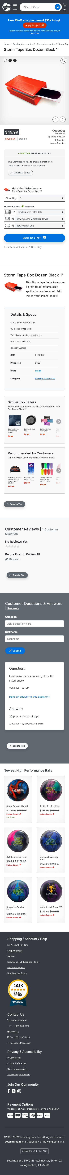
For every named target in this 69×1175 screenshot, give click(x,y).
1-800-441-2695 (18, 1020)
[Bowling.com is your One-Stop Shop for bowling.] (6, 6)
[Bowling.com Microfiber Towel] (15, 420)
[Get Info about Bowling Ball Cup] (13, 225)
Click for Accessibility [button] (17, 1069)
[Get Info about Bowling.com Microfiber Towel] (13, 218)
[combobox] (38, 7)
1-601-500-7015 (22, 1026)
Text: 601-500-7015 (19, 1037)
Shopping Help (14, 950)
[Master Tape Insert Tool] (31, 468)
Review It (14, 559)
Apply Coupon (33, 25)
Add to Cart (33, 238)
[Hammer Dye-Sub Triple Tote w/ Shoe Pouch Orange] (15, 468)
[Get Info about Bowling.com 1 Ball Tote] (14, 212)
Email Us (14, 1031)
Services (11, 956)
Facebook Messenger (20, 1043)
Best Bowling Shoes (17, 973)
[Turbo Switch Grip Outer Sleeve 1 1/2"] (47, 468)
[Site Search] (57, 7)
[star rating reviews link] (53, 130)
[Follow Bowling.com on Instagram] (19, 1092)
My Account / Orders (17, 945)
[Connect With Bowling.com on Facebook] (9, 1092)
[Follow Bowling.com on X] (14, 1092)
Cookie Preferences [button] (16, 1063)
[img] (40, 1115)
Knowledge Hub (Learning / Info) (23, 962)
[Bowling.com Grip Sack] (47, 420)
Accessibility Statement (18, 1074)
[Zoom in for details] (63, 60)
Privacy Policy (14, 1058)
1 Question (60, 140)
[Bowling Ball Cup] (31, 420)
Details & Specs (21, 172)
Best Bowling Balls (16, 967)
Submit (16, 650)
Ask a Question (57, 143)
